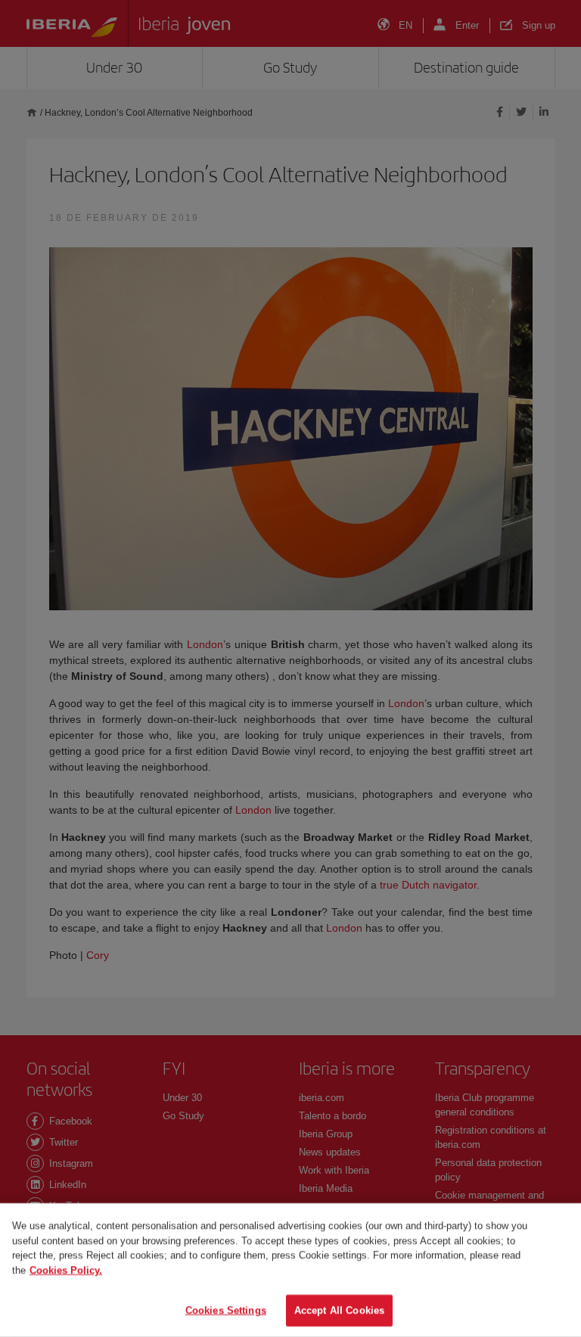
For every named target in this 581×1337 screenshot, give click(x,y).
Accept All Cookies (339, 1310)
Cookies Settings (225, 1310)
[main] (290, 1270)
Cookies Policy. (66, 1270)
